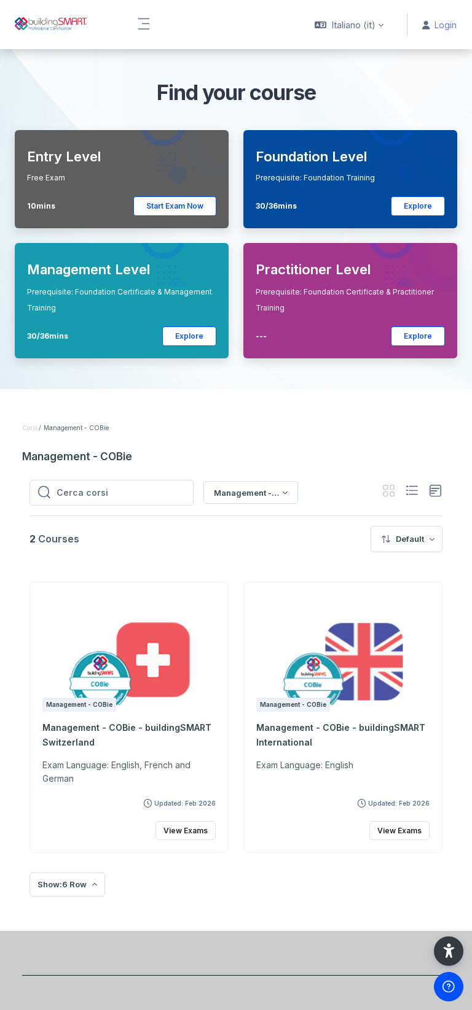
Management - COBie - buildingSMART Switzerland (126, 734)
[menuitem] (406, 539)
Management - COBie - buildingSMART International (340, 734)
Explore (418, 205)
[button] (349, 24)
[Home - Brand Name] (61, 24)
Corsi (29, 427)
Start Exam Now (174, 205)
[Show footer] (448, 986)
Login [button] (446, 25)
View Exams (185, 830)
